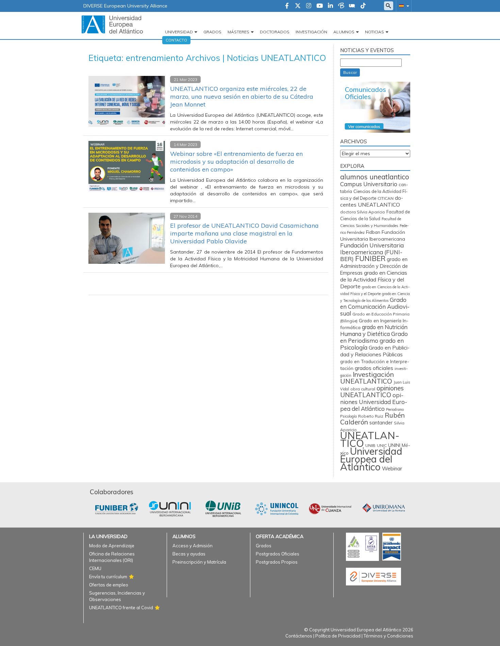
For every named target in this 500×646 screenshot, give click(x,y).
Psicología (348, 416)
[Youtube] (319, 6)
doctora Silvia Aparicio (362, 211)
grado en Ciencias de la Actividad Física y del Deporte (373, 279)
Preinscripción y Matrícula (199, 562)
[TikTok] (363, 6)
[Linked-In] (330, 6)
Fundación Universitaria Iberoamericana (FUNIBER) (372, 252)
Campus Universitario (368, 184)
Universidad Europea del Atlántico (371, 459)
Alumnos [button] (343, 31)
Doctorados (274, 31)
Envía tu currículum (108, 576)
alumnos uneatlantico (374, 177)
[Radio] (352, 6)
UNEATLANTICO (369, 439)
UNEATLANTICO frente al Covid (121, 607)
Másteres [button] (238, 31)
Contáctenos (298, 636)
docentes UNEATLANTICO (371, 201)
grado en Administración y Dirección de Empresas (374, 266)
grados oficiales (374, 368)
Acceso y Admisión (192, 545)
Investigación (311, 31)
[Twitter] (298, 6)
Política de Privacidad (338, 636)
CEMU (95, 568)
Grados (212, 31)
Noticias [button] (374, 31)
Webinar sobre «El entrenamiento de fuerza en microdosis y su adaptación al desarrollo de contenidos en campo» (236, 161)
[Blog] (341, 6)
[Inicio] (112, 24)
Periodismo (395, 409)
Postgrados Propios (277, 562)
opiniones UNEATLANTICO (372, 391)
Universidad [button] (179, 31)
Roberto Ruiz (370, 416)
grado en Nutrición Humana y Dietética (373, 330)
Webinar (392, 468)
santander (381, 423)
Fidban (373, 232)
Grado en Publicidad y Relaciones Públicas (375, 351)
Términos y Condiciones (388, 636)
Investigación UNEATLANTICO (367, 377)
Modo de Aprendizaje (111, 545)
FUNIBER (370, 258)
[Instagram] (308, 6)
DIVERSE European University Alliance (125, 6)
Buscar (350, 72)
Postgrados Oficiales (277, 553)
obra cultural (362, 388)
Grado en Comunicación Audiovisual (375, 306)
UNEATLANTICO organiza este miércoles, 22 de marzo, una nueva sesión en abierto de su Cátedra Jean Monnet (241, 96)
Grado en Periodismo (374, 337)
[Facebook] (287, 6)
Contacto (176, 40)
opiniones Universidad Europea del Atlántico (373, 401)
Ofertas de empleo (108, 584)
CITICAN (386, 198)
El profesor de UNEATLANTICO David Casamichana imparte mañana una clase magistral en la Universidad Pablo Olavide (244, 233)
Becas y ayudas (188, 553)
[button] (402, 5)
